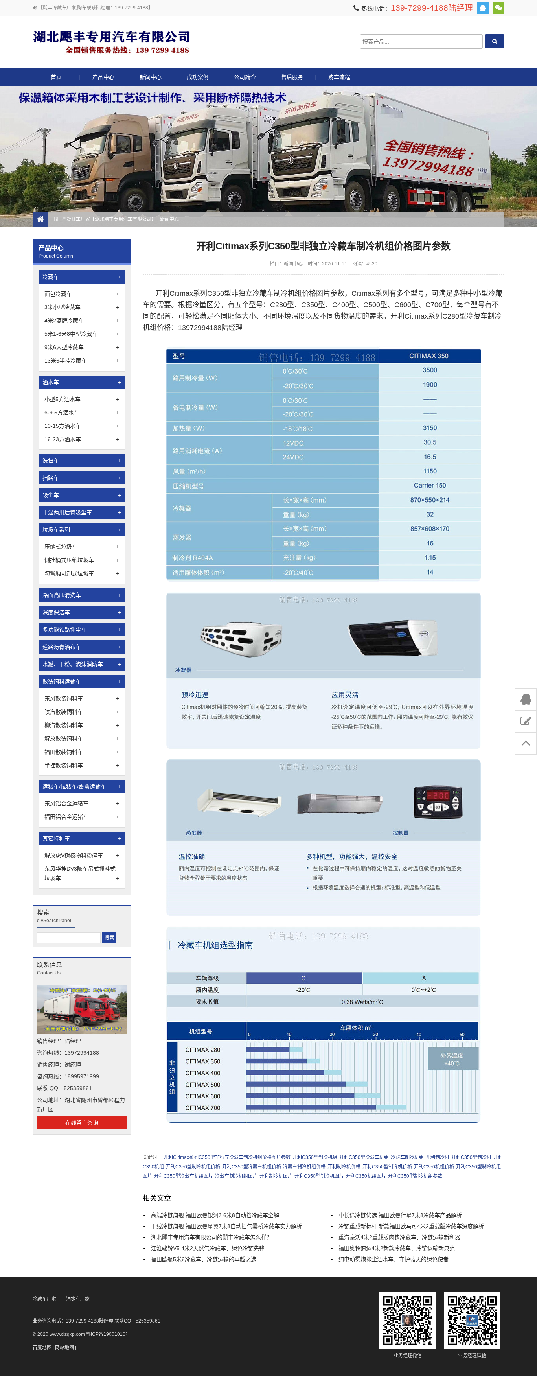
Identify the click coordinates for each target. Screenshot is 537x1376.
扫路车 (81, 478)
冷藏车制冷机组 (407, 1157)
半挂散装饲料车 (81, 765)
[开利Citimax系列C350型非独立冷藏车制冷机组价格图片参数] (323, 580)
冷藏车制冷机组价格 (304, 1167)
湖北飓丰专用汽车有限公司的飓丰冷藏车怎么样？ (211, 1237)
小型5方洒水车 (81, 399)
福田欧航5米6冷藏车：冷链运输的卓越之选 (203, 1259)
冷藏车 (81, 277)
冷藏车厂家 (44, 1299)
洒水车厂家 (78, 1299)
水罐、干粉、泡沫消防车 (81, 664)
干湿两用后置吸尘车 (81, 512)
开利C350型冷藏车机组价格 (251, 1167)
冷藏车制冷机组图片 (236, 1176)
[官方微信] (498, 8)
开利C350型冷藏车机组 (364, 1157)
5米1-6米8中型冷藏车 (81, 334)
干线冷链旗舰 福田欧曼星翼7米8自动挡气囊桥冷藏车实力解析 (226, 1226)
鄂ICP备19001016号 (108, 1334)
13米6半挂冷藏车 (81, 360)
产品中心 (103, 77)
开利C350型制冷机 (471, 1157)
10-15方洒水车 (81, 426)
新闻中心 (151, 77)
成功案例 (198, 77)
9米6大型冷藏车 (81, 347)
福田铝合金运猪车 (81, 817)
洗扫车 (81, 460)
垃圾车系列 (81, 530)
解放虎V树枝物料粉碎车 (81, 855)
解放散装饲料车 (81, 738)
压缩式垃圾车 (81, 546)
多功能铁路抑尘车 (81, 629)
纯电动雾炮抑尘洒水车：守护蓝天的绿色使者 (393, 1259)
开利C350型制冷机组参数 (415, 1176)
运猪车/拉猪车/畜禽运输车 (81, 786)
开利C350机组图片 (366, 1176)
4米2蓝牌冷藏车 (81, 320)
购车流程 (339, 77)
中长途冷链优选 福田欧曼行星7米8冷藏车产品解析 (400, 1215)
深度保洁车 (81, 612)
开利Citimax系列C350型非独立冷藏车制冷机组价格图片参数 (227, 1157)
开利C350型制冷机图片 (319, 1176)
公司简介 (245, 77)
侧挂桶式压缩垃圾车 (81, 560)
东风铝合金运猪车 (81, 803)
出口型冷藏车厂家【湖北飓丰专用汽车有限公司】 (111, 41)
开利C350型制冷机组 (314, 1157)
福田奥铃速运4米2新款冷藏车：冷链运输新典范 (396, 1248)
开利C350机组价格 (434, 1167)
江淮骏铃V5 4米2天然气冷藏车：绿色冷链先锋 (208, 1248)
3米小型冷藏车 (81, 307)
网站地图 (64, 1347)
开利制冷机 (437, 1157)
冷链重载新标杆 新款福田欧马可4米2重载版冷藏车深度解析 (411, 1226)
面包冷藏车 (81, 294)
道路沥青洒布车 (81, 647)
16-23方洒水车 (81, 439)
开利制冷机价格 (343, 1167)
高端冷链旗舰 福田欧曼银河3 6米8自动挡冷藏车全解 (215, 1215)
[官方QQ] (483, 8)
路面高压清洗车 (81, 595)
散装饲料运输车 (81, 681)
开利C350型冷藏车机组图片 (183, 1176)
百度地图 (42, 1347)
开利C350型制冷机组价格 (193, 1167)
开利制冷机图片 (275, 1176)
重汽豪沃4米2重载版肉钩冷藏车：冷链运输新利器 (399, 1237)
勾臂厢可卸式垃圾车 (81, 573)
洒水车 (81, 382)
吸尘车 (81, 495)
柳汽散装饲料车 (81, 725)
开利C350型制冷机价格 (387, 1167)
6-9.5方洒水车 (81, 412)
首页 (56, 77)
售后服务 (292, 77)
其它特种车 (81, 838)
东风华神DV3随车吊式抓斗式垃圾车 (81, 873)
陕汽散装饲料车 (81, 712)
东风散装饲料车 (81, 698)
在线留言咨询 (81, 1123)
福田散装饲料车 (81, 752)
